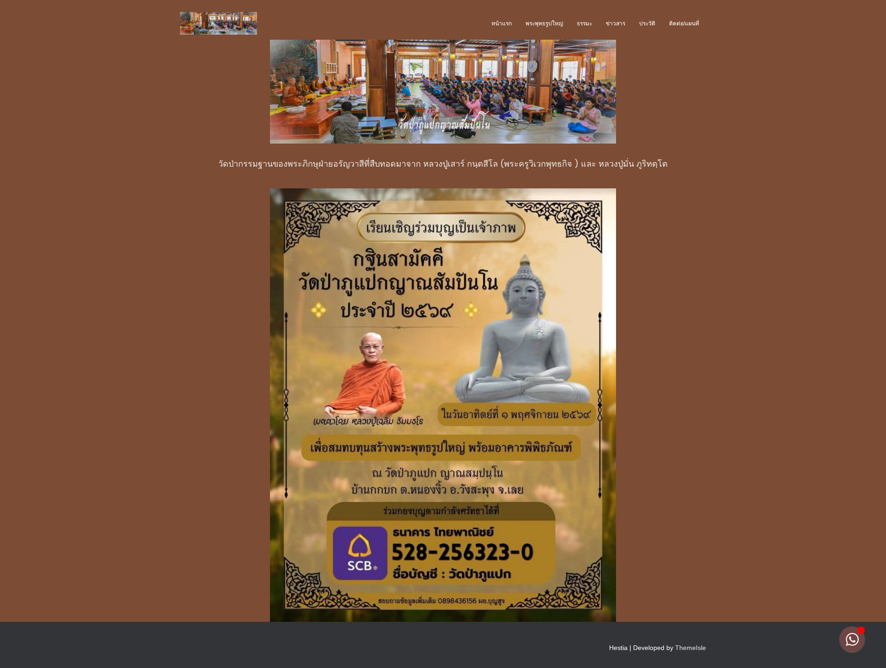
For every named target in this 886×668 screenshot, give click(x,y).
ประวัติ (647, 23)
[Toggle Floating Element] (852, 639)
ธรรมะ (584, 23)
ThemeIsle (690, 647)
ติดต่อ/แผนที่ (684, 23)
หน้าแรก (501, 23)
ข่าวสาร (615, 23)
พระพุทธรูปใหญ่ (544, 23)
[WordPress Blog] (218, 23)
